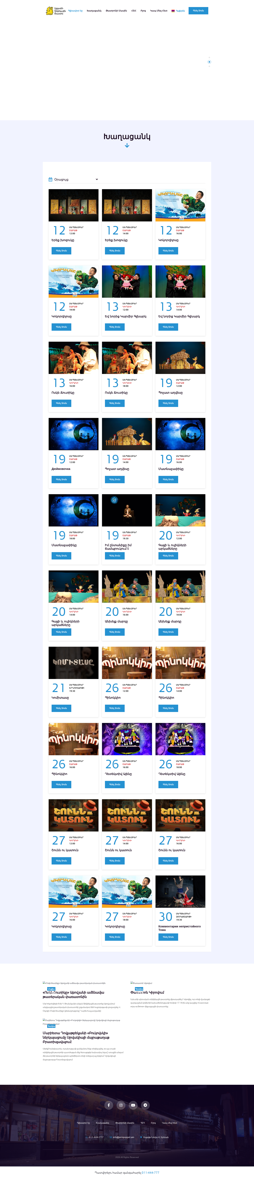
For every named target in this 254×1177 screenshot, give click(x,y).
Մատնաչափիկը (171, 468)
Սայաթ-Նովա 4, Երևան (156, 1137)
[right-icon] (97, 179)
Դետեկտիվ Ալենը (118, 773)
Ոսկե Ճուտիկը (63, 392)
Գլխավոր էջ (75, 10)
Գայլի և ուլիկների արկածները (172, 546)
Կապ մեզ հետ (158, 10)
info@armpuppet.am (123, 1137)
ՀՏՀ (133, 10)
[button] (209, 57)
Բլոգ (143, 10)
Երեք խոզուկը (63, 240)
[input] (73, 179)
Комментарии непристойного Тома (179, 928)
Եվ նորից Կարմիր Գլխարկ (125, 316)
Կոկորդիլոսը (168, 240)
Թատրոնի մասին (116, 10)
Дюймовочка (61, 468)
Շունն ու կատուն (65, 850)
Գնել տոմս (198, 10)
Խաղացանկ (94, 10)
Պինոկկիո (113, 697)
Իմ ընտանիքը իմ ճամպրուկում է (118, 546)
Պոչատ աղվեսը (170, 392)
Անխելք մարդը (116, 621)
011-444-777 (96, 1137)
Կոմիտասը (60, 697)
